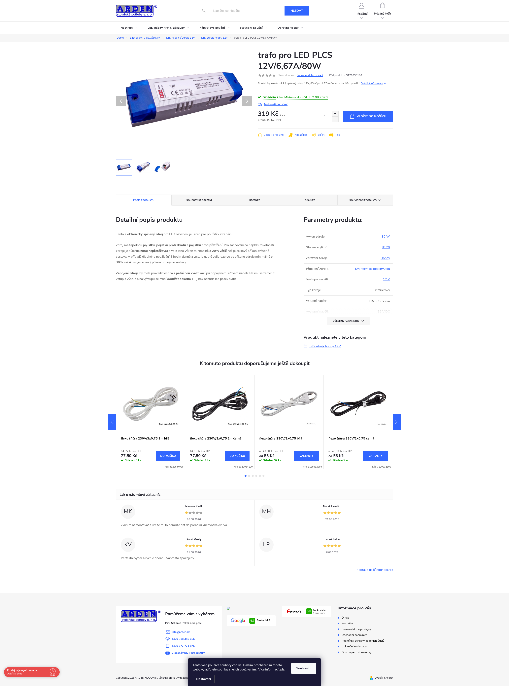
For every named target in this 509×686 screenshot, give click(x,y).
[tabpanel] (150, 422)
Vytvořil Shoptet (384, 678)
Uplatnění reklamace (354, 646)
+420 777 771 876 (183, 646)
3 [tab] (253, 476)
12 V (386, 279)
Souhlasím (303, 668)
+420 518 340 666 (183, 639)
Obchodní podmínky (354, 635)
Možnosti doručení (276, 104)
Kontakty (347, 623)
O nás (345, 618)
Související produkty (363, 200)
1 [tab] (246, 476)
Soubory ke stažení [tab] (199, 200)
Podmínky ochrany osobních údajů (363, 641)
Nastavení (203, 679)
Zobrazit (306, 456)
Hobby (385, 258)
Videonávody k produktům (188, 653)
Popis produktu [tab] (143, 200)
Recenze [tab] (254, 200)
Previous (112, 422)
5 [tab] (260, 476)
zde (281, 669)
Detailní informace (372, 83)
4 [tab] (256, 476)
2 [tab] (249, 476)
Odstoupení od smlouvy (356, 652)
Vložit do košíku (371, 116)
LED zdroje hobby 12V (325, 346)
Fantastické (260, 621)
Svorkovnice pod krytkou (372, 269)
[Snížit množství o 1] (335, 119)
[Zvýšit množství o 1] (335, 113)
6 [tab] (263, 476)
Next (397, 422)
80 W (386, 236)
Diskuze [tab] (310, 200)
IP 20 (386, 247)
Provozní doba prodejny (356, 629)
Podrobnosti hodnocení (310, 75)
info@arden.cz (181, 632)
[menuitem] (129, 28)
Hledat (296, 11)
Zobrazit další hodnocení (374, 570)
